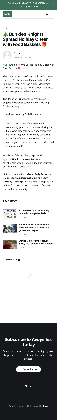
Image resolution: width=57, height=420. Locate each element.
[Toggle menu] (52, 14)
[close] (53, 5)
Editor (17, 53)
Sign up (28, 386)
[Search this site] (47, 14)
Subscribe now (30, 369)
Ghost (45, 406)
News (5, 29)
